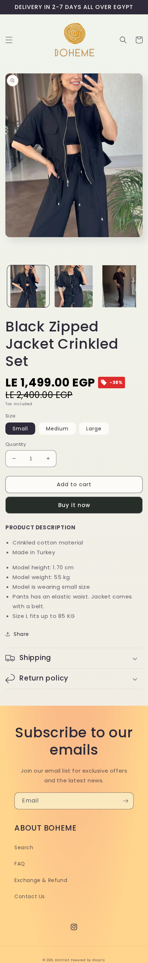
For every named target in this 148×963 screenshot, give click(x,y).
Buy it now (74, 505)
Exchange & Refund (40, 880)
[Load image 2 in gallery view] (74, 286)
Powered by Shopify (88, 960)
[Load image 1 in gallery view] (28, 286)
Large (94, 428)
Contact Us (29, 896)
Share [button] (21, 634)
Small (20, 428)
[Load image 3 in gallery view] (119, 286)
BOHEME (62, 960)
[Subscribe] (125, 800)
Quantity (15, 444)
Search (23, 847)
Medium (57, 428)
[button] (9, 40)
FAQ (19, 863)
